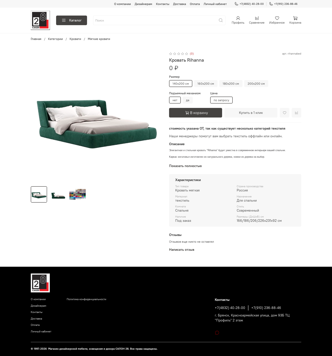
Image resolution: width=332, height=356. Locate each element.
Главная (36, 39)
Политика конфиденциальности (86, 299)
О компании (122, 4)
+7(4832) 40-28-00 (252, 4)
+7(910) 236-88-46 (285, 4)
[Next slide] (156, 117)
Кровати (75, 39)
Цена (213, 93)
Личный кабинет (215, 4)
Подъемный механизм (185, 93)
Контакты (162, 4)
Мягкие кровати (99, 39)
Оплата (195, 4)
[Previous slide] (37, 117)
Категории (55, 39)
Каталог (75, 20)
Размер (174, 77)
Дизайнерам (143, 4)
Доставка (179, 4)
